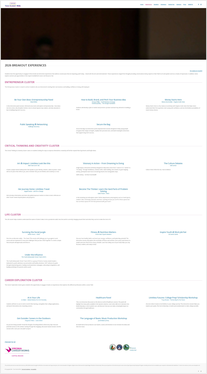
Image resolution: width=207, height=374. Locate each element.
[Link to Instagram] (201, 4)
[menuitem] (141, 4)
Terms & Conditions (26, 369)
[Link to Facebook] (198, 4)
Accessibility (33, 369)
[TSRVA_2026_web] (13, 4)
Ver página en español (196, 71)
